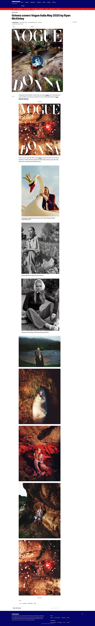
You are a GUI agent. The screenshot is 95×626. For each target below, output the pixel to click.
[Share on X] (16, 27)
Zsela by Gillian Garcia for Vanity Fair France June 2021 (32, 275)
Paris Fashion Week (27, 8)
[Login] (78, 4)
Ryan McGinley (30, 603)
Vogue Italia (15, 10)
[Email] (21, 27)
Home (12, 10)
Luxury (47, 8)
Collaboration (41, 8)
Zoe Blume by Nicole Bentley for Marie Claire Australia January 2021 (35, 332)
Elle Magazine (19, 8)
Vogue (14, 8)
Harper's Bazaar (35, 8)
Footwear (58, 8)
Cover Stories (15, 12)
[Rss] (82, 9)
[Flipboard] (81, 9)
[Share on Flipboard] (19, 27)
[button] (80, 4)
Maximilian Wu (15, 22)
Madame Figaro (52, 8)
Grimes (47, 95)
